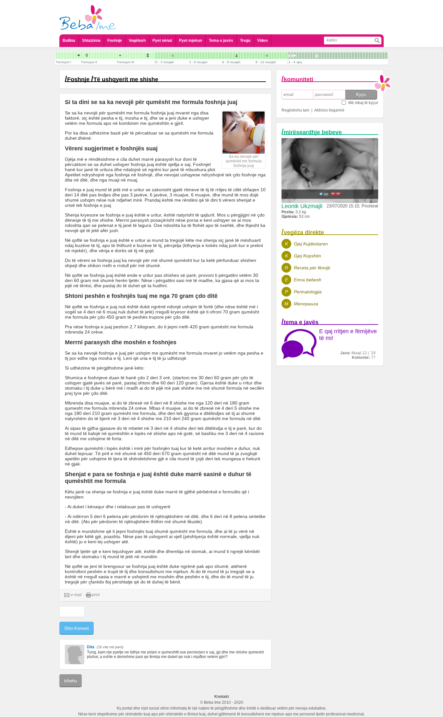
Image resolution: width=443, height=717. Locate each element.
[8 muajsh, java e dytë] (247, 55)
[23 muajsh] (319, 55)
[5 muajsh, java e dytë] (214, 55)
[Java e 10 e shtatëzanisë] (73, 55)
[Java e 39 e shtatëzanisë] (153, 55)
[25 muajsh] (325, 55)
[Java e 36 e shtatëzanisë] (145, 55)
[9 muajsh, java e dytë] (258, 55)
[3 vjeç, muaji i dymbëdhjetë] (386, 55)
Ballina (69, 40)
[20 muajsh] (311, 55)
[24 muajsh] (322, 55)
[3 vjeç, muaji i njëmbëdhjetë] (383, 55)
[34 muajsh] (350, 55)
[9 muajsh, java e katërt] (264, 55)
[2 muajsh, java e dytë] (181, 55)
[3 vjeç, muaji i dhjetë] (380, 55)
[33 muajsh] (347, 55)
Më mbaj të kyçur (363, 102)
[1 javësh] (159, 55)
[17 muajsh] (303, 55)
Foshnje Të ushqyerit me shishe (112, 79)
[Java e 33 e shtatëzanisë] (137, 55)
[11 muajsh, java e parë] (278, 55)
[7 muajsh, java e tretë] (239, 55)
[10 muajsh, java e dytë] (270, 55)
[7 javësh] (175, 55)
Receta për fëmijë (312, 267)
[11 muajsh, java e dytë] (281, 55)
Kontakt (221, 696)
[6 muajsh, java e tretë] (228, 55)
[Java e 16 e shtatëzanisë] (90, 55)
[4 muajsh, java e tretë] (206, 55)
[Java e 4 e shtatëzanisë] (56, 55)
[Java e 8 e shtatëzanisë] (67, 55)
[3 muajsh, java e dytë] (192, 55)
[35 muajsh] (353, 55)
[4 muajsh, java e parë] (200, 55)
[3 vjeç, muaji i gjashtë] (369, 55)
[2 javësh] (162, 55)
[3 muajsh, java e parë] (189, 55)
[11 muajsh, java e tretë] (283, 55)
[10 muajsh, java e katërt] (275, 55)
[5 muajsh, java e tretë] (217, 55)
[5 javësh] (170, 55)
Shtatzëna (91, 40)
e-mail (76, 595)
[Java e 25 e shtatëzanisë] (115, 55)
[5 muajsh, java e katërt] (220, 55)
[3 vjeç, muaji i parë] (355, 55)
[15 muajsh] (297, 55)
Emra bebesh (307, 279)
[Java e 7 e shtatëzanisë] (65, 55)
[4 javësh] (167, 55)
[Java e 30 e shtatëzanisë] (128, 55)
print (96, 595)
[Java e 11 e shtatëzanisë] (76, 55)
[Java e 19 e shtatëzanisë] (98, 55)
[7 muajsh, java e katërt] (242, 55)
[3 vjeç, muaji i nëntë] (378, 55)
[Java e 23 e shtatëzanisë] (109, 55)
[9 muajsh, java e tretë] (261, 55)
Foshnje (114, 40)
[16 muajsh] (300, 55)
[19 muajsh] (308, 55)
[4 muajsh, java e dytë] (203, 55)
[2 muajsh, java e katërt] (187, 55)
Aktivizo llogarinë (329, 110)
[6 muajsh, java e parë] (223, 55)
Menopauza (306, 303)
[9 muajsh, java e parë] (256, 55)
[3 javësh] (164, 55)
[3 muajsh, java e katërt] (198, 55)
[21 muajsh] (314, 55)
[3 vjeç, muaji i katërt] (364, 55)
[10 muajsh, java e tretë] (272, 55)
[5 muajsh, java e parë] (211, 55)
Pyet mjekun (190, 40)
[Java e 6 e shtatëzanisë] (62, 55)
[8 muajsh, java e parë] (245, 55)
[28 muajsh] (333, 55)
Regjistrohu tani (295, 110)
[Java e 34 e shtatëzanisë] (139, 55)
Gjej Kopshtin (307, 255)
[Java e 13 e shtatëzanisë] (81, 55)
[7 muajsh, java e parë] (234, 55)
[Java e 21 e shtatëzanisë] (103, 55)
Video (262, 40)
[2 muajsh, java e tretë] (184, 55)
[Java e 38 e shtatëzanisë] (151, 55)
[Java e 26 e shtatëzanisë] (117, 55)
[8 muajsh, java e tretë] (250, 55)
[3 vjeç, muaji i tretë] (361, 55)
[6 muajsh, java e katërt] (231, 55)
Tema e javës (221, 40)
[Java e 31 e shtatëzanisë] (131, 55)
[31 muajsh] (342, 55)
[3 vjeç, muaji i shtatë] (372, 55)
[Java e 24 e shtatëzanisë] (112, 55)
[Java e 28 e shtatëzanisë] (123, 55)
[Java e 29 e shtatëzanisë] (126, 55)
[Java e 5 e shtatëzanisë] (59, 55)
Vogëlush (137, 40)
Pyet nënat (162, 40)
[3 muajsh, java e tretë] (195, 55)
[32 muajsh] (344, 55)
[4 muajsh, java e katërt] (209, 55)
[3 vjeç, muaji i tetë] (375, 55)
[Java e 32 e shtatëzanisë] (134, 55)
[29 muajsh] (336, 55)
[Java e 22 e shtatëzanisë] (106, 55)
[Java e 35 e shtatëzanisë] (142, 55)
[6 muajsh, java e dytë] (225, 55)
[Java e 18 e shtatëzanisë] (95, 55)
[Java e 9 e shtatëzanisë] (70, 55)
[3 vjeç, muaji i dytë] (358, 55)
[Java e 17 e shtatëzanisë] (92, 55)
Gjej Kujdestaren (311, 243)
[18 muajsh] (306, 55)
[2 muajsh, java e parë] (178, 55)
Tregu (245, 40)
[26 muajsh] (328, 55)
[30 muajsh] (339, 55)
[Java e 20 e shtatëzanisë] (101, 55)
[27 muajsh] (330, 55)
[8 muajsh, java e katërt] (253, 55)
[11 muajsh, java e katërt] (286, 55)
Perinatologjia (308, 291)
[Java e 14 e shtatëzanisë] (84, 55)
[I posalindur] (156, 55)
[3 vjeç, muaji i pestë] (366, 55)
